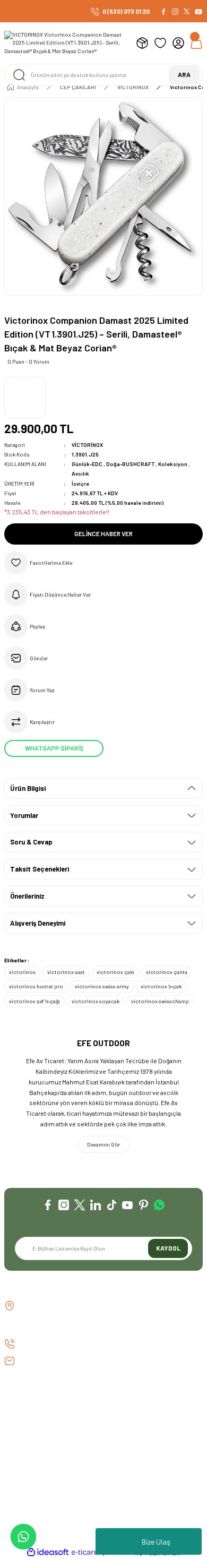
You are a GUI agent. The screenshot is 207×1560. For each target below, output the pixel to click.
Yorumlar (24, 815)
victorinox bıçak (161, 986)
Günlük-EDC (88, 464)
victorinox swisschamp (160, 1001)
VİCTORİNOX (87, 445)
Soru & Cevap (31, 842)
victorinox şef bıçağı (34, 1001)
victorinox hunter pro (36, 986)
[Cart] (196, 43)
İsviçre (80, 483)
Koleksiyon (173, 464)
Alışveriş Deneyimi (37, 923)
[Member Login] (178, 43)
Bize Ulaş (156, 1541)
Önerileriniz (27, 896)
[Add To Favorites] (103, 562)
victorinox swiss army (102, 986)
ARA (184, 74)
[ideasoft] (48, 1552)
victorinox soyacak (95, 1001)
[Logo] (65, 43)
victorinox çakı (115, 972)
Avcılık (80, 473)
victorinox (22, 972)
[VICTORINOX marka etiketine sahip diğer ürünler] (25, 397)
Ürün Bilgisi (28, 788)
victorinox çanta (166, 972)
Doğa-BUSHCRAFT (131, 464)
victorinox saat (66, 972)
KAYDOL (168, 1248)
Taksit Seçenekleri (39, 869)
